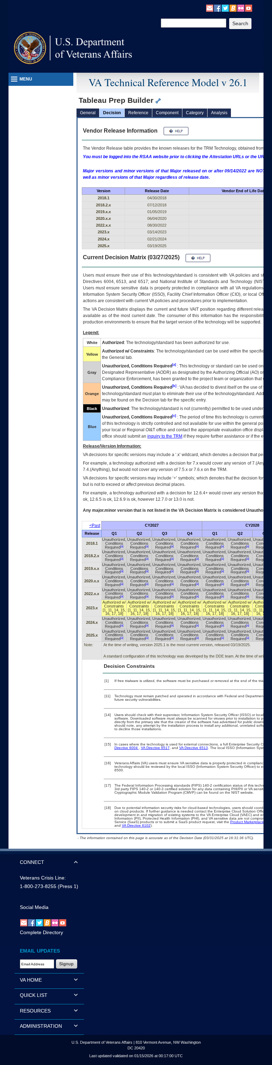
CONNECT (32, 862)
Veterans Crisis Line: (43, 878)
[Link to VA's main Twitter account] (225, 7)
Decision (112, 112)
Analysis (219, 112)
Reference (138, 112)
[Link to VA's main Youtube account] (249, 7)
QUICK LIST (33, 995)
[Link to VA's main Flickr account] (241, 7)
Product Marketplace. (247, 822)
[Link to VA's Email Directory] (210, 7)
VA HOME (31, 980)
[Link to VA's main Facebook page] (217, 7)
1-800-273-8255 (38, 886)
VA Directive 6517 (155, 748)
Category (195, 112)
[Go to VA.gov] (73, 48)
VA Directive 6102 (136, 825)
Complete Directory (41, 932)
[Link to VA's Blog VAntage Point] (233, 7)
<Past (94, 525)
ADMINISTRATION (41, 1026)
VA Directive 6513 (193, 748)
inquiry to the (164, 436)
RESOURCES (35, 1011)
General (88, 112)
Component (167, 112)
